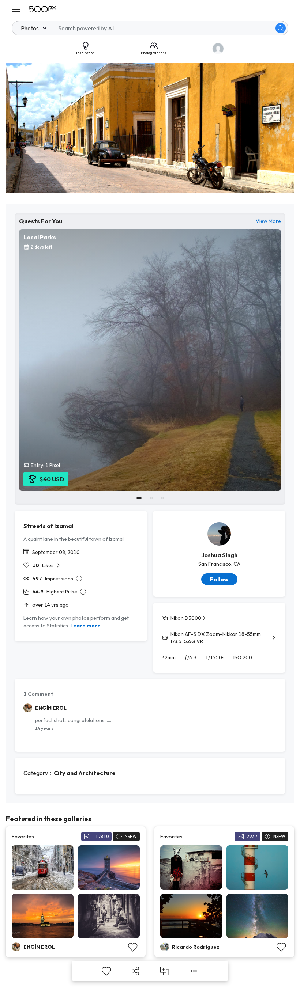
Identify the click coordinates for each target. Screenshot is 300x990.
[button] (280, 28)
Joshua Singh (219, 555)
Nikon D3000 (185, 618)
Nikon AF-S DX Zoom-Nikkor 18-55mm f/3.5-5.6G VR (215, 638)
